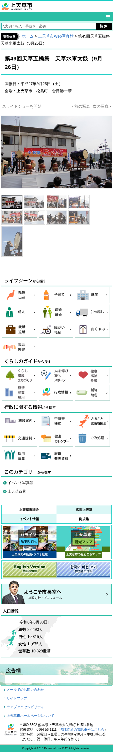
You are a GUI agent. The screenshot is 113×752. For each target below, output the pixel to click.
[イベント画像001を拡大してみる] (12, 202)
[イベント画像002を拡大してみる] (34, 202)
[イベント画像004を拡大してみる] (79, 202)
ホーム (28, 36)
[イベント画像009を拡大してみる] (12, 241)
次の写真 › (102, 106)
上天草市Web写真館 (56, 36)
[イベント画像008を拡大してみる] (79, 217)
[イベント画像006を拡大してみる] (34, 217)
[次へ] (56, 149)
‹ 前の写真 (81, 106)
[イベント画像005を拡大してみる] (12, 217)
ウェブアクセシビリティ (25, 707)
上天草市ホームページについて (30, 716)
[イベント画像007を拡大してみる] (56, 217)
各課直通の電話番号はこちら (82, 730)
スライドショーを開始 (22, 106)
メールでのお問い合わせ (25, 690)
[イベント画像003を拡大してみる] (56, 202)
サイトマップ (17, 698)
